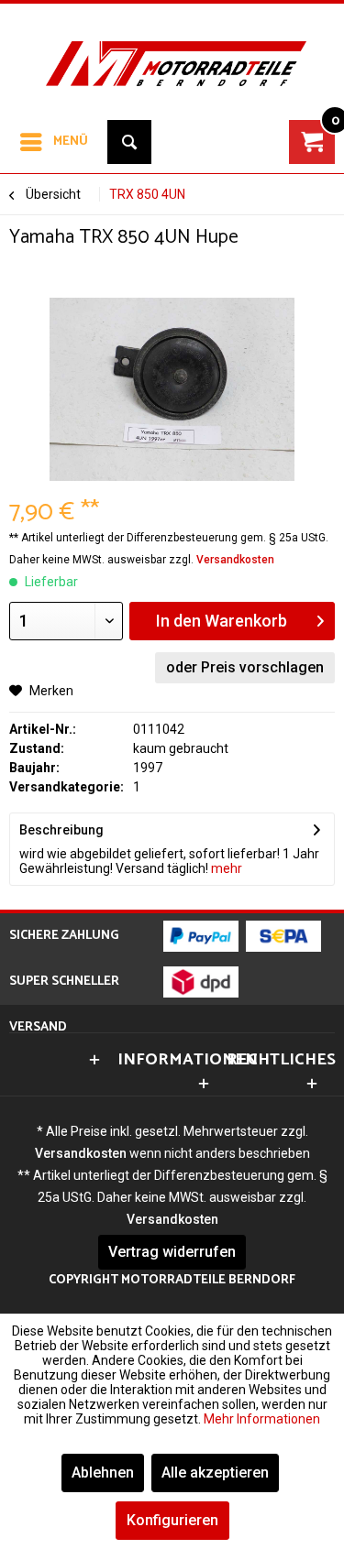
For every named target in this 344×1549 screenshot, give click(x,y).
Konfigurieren (172, 1520)
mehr (225, 868)
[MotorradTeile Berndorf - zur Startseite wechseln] (172, 49)
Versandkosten (235, 559)
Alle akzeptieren (215, 1472)
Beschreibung (61, 830)
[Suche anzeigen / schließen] (129, 142)
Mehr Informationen (262, 1419)
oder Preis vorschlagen (245, 667)
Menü (70, 141)
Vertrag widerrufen (172, 1251)
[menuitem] (53, 142)
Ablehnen (103, 1472)
